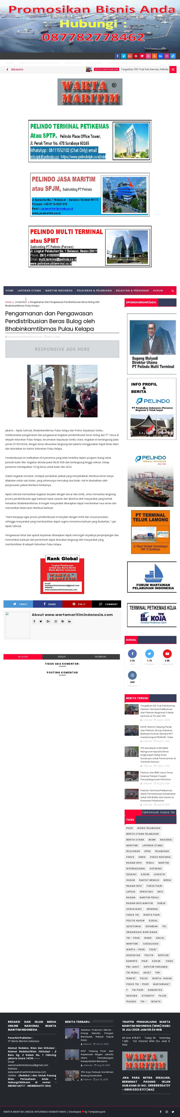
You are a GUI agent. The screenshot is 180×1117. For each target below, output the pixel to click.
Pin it (82, 604)
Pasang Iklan (94, 62)
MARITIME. (132, 943)
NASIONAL (166, 839)
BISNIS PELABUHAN (148, 828)
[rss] (154, 56)
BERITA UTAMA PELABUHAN (84, 69)
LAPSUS (131, 891)
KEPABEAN (152, 926)
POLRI (129, 828)
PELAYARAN (133, 851)
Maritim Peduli (149, 897)
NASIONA (131, 995)
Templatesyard (96, 1111)
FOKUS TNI (167, 812)
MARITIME (132, 845)
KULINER (32, 299)
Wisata (156, 1001)
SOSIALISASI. (134, 909)
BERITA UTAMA (135, 839)
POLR (145, 961)
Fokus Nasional (160, 857)
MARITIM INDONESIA (59, 290)
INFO (160, 891)
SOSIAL (153, 920)
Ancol (160, 937)
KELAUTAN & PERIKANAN (132, 290)
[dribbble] (148, 56)
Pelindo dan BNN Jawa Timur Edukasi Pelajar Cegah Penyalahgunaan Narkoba (156, 776)
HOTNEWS (156, 868)
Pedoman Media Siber (121, 62)
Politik (149, 955)
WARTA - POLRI (135, 949)
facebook (100, 656)
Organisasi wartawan (141, 932)
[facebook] (117, 56)
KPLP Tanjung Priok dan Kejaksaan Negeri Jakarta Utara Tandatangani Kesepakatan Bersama (97, 1056)
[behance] (160, 56)
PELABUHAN (162, 851)
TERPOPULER (150, 812)
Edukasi (131, 874)
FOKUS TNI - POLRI (137, 984)
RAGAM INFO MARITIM (139, 903)
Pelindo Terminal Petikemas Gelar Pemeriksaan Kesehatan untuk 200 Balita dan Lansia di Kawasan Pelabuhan (158, 795)
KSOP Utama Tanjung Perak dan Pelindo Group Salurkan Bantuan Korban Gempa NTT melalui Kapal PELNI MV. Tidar (156, 732)
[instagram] (166, 56)
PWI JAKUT (133, 966)
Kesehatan (133, 955)
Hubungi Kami (73, 62)
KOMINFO (131, 961)
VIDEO (169, 961)
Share (52, 604)
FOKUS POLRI (154, 885)
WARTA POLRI (151, 914)
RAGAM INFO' (134, 885)
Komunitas (155, 989)
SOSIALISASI (151, 943)
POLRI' (153, 949)
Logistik (159, 874)
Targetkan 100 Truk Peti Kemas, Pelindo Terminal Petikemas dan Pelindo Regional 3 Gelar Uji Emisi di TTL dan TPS (157, 711)
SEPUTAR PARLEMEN (156, 966)
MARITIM (164, 862)
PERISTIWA (146, 891)
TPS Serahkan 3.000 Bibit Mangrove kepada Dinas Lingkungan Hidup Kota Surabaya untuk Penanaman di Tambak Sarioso (158, 754)
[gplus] (130, 56)
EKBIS (142, 857)
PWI (158, 972)
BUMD (148, 937)
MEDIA (167, 880)
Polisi (144, 978)
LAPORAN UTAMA (29, 290)
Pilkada (131, 1001)
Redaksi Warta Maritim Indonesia (39, 62)
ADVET (147, 972)
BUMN (152, 839)
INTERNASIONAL (136, 868)
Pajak (162, 995)
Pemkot (131, 978)
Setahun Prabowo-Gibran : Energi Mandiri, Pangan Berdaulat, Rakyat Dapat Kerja (97, 1035)
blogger (23, 656)
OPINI (147, 851)
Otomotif (148, 995)
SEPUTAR (163, 955)
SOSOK (145, 874)
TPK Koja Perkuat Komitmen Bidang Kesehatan (97, 1073)
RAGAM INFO (14, 299)
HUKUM (158, 290)
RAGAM (131, 897)
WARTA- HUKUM (162, 978)
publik (162, 903)
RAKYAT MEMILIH (149, 880)
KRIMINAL (152, 909)
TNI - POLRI (133, 937)
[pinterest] (136, 56)
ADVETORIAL (133, 926)
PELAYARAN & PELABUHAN (94, 290)
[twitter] (123, 56)
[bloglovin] (142, 56)
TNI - (143, 1001)
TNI (164, 926)
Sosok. (156, 961)
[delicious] (173, 56)
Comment (111, 604)
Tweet (23, 604)
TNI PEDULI (132, 972)
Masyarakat (161, 984)
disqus (62, 656)
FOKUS (130, 857)
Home (10, 62)
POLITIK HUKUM (135, 920)
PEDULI (150, 862)
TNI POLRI (138, 989)
